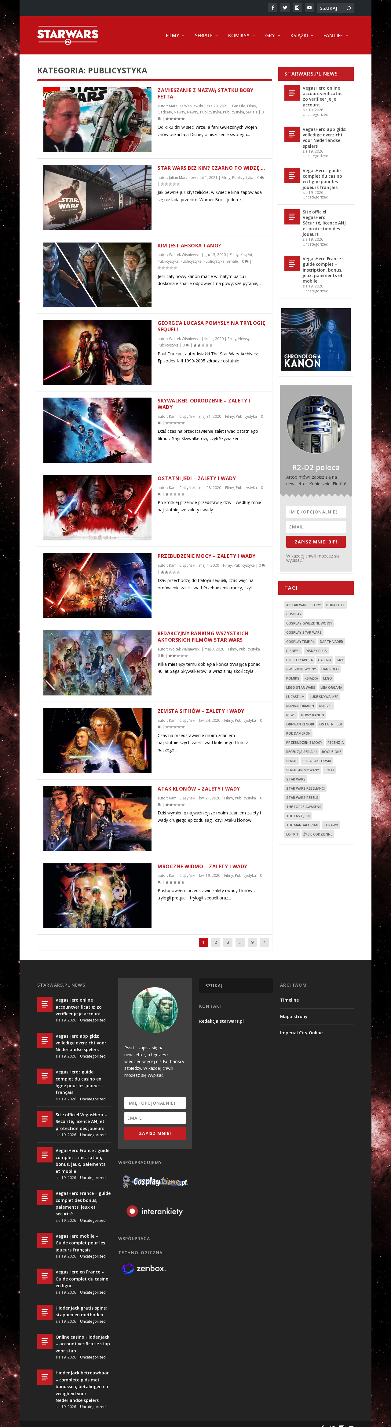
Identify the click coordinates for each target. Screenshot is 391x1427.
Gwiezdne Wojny (301, 669)
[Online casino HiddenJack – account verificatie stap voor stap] (45, 1341)
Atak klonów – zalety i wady (199, 788)
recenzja (335, 742)
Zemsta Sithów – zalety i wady (201, 711)
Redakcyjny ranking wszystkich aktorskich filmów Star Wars (203, 636)
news (291, 715)
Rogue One (332, 751)
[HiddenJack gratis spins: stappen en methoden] (45, 1312)
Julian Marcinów (182, 177)
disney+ (293, 650)
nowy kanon (312, 715)
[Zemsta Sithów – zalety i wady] (97, 740)
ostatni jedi (330, 724)
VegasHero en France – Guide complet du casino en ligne (82, 1278)
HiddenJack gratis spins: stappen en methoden (81, 1311)
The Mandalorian (302, 825)
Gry (270, 36)
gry (340, 660)
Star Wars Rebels (302, 797)
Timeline (289, 1000)
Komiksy (239, 36)
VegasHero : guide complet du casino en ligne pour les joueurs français (322, 179)
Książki (299, 36)
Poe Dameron (298, 733)
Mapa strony (294, 1016)
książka (311, 678)
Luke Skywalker (324, 696)
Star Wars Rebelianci (305, 788)
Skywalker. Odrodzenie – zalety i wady (204, 403)
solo (329, 770)
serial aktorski (316, 760)
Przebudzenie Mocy (304, 742)
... (240, 942)
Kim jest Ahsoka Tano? (189, 245)
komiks (292, 678)
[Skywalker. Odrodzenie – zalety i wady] (97, 430)
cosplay (293, 614)
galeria (324, 660)
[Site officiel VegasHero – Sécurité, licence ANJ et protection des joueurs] (292, 216)
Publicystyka (210, 112)
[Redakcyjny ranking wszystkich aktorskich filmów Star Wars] (97, 662)
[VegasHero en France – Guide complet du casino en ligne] (45, 1276)
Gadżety (165, 112)
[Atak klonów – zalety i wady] (97, 818)
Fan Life (333, 36)
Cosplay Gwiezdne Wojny (309, 623)
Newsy (179, 112)
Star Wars (295, 779)
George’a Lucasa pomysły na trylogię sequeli (211, 326)
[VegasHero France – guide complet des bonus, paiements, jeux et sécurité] (45, 1197)
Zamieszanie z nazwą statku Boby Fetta (206, 93)
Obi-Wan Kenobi (300, 724)
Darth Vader (331, 641)
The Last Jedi (298, 816)
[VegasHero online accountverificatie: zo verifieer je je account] (292, 93)
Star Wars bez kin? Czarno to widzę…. (211, 168)
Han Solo (330, 669)
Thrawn (330, 825)
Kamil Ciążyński (182, 416)
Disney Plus (316, 650)
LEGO (327, 678)
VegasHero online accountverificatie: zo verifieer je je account (322, 96)
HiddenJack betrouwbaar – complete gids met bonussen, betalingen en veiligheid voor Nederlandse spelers (82, 1386)
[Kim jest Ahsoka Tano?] (97, 275)
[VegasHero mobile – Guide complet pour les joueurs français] (45, 1240)
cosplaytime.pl (300, 641)
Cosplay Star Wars (304, 632)
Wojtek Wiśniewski (184, 254)
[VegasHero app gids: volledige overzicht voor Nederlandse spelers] (292, 134)
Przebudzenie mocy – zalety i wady (207, 556)
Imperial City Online (301, 1033)
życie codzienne (317, 834)
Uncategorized (315, 114)
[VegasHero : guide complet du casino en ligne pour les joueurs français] (292, 175)
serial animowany (302, 770)
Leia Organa (331, 687)
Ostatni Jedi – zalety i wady (197, 478)
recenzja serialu (301, 751)
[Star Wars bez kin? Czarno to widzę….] (97, 197)
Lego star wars (300, 687)
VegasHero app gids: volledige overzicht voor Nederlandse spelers (324, 137)
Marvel (325, 705)
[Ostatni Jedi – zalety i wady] (97, 507)
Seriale (204, 36)
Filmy (172, 36)
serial (291, 760)
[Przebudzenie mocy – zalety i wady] (97, 585)
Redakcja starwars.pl (221, 1021)
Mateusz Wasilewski (186, 106)
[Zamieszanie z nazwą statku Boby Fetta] (97, 119)
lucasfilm (295, 696)
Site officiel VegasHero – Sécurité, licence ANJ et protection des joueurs (324, 223)
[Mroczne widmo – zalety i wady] (97, 895)
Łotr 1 (292, 834)
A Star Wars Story (303, 604)
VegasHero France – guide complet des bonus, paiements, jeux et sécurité (83, 1203)
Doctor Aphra (299, 660)
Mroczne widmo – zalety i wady (202, 866)
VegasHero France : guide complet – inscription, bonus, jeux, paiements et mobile (323, 270)
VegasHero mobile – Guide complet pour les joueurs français (80, 1243)
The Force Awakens (303, 806)
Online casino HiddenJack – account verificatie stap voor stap (83, 1344)
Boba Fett (335, 604)
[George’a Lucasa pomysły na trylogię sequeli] (97, 352)
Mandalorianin (300, 705)
